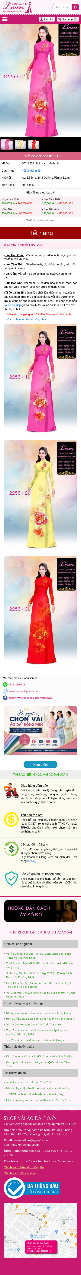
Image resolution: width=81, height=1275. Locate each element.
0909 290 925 (16, 684)
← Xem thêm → (40, 764)
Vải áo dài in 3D (31, 170)
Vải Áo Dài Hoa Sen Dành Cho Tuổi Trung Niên (34, 1024)
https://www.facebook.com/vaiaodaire (30, 697)
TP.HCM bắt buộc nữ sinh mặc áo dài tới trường (34, 1094)
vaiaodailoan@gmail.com (23, 691)
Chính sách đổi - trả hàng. (21, 1173)
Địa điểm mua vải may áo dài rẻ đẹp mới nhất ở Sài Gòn (39, 1056)
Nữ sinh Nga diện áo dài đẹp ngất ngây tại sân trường (38, 1088)
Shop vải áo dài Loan (30, 1118)
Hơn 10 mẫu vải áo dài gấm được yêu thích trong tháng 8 (40, 1018)
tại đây (31, 861)
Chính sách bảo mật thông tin (24, 1167)
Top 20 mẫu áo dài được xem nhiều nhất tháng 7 (35, 1040)
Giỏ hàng (69, 19)
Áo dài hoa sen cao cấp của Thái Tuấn (29, 1082)
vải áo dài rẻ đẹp (39, 1124)
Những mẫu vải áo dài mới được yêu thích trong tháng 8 (39, 1012)
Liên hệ (48, 19)
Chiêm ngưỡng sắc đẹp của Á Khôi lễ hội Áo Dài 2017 (38, 1100)
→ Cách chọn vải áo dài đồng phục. (25, 319)
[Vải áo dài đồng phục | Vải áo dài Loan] (40, 754)
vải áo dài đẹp (12, 305)
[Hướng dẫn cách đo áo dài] (40, 921)
